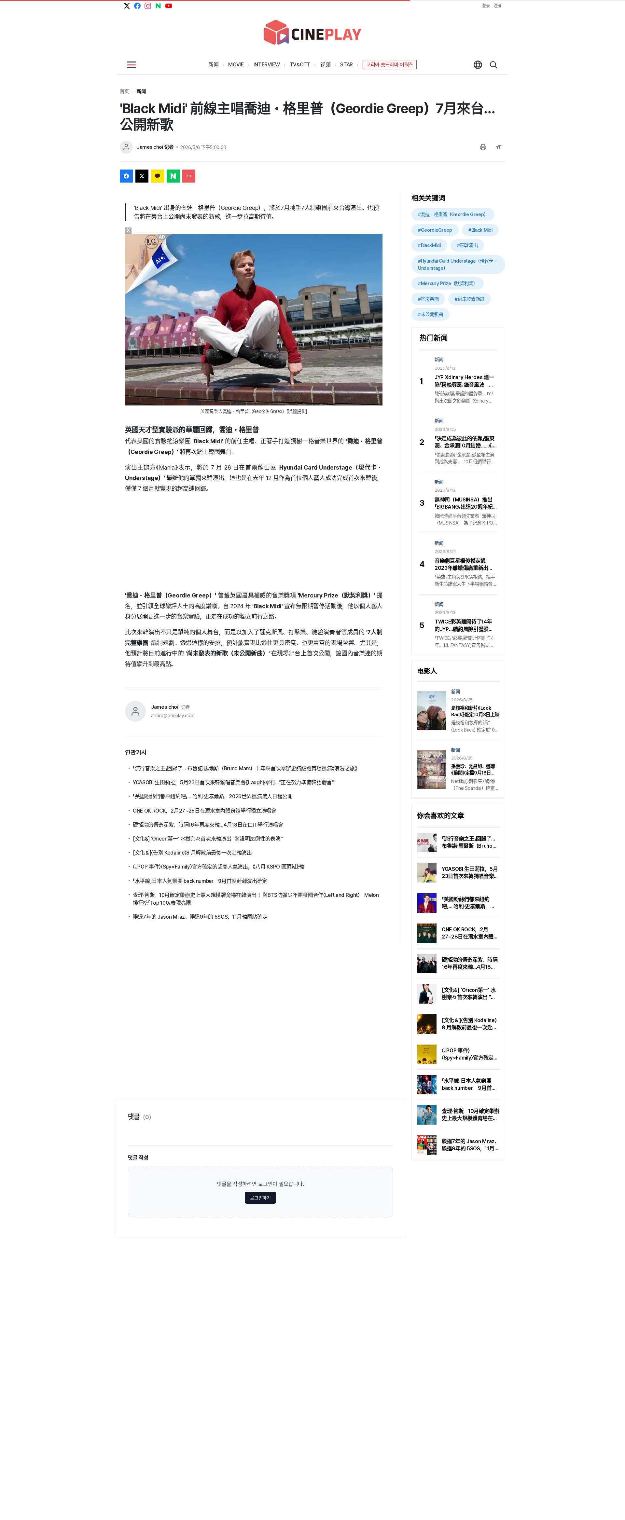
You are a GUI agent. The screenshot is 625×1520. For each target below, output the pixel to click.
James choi (164, 707)
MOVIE (235, 65)
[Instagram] (148, 6)
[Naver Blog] (158, 6)
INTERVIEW (267, 65)
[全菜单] (131, 65)
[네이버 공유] (173, 176)
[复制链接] (188, 176)
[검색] (493, 65)
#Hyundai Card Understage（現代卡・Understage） (457, 264)
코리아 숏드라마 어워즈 (389, 65)
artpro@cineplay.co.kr (173, 715)
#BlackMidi (429, 245)
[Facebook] (137, 6)
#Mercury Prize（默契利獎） (447, 283)
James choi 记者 (155, 147)
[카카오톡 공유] (157, 176)
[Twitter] (127, 6)
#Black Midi (480, 230)
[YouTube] (168, 6)
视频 (325, 65)
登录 (486, 6)
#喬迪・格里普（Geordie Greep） (453, 214)
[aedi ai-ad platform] (162, 237)
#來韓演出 (467, 245)
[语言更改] (478, 65)
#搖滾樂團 (428, 299)
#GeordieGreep (435, 230)
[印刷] (483, 147)
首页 (124, 91)
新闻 (213, 65)
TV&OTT (300, 65)
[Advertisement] (253, 544)
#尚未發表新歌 (469, 299)
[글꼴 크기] (498, 147)
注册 (497, 6)
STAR (346, 65)
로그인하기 (260, 1197)
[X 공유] (141, 176)
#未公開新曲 (430, 314)
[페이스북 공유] (126, 176)
